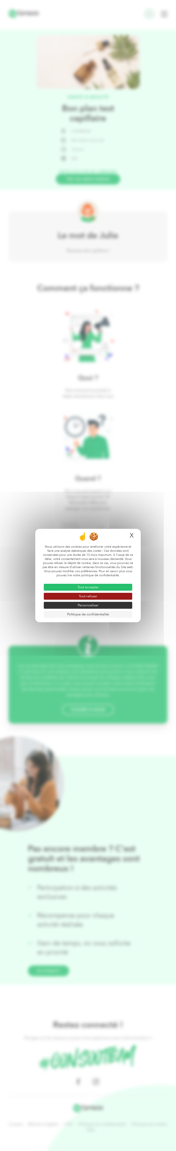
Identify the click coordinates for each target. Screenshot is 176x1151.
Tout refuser (88, 596)
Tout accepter (88, 587)
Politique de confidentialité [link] (88, 614)
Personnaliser (88, 605)
